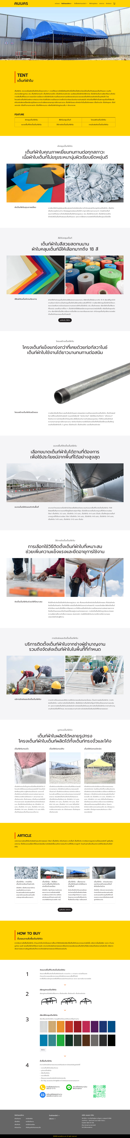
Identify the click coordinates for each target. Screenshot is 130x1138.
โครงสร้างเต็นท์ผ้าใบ (98, 119)
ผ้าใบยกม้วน (18, 1127)
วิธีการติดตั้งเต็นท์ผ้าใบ (65, 124)
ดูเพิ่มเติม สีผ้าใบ (65, 320)
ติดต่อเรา (109, 3)
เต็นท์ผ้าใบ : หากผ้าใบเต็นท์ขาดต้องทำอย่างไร (25, 882)
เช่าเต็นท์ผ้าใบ (29, 1119)
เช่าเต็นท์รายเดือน (30, 1125)
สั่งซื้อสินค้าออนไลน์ (80, 3)
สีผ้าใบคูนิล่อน (93, 3)
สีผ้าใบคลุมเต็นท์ (65, 119)
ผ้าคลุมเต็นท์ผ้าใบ (31, 119)
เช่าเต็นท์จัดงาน (30, 1121)
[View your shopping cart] (114, 3)
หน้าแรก (57, 3)
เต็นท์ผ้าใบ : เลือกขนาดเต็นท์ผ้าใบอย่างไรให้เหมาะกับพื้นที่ (77, 884)
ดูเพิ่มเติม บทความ (65, 910)
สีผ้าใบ (43, 1050)
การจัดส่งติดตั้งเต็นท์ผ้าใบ (98, 124)
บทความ (101, 3)
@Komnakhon (88, 1127)
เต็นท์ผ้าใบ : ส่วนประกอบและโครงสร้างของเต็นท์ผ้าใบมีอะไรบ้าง (103, 884)
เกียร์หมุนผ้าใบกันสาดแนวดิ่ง (33, 1127)
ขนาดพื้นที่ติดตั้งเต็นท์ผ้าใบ (31, 124)
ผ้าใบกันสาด (18, 1119)
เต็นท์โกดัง (17, 1125)
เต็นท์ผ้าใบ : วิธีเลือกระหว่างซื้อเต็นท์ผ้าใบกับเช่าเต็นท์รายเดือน (51, 884)
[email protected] (90, 1125)
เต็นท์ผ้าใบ (17, 1121)
